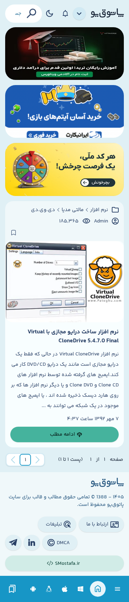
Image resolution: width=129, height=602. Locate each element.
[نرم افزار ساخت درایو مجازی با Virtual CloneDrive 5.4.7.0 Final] (64, 281)
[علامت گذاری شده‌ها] (12, 589)
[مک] (65, 589)
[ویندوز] (80, 589)
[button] (25, 460)
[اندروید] (33, 589)
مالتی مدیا (73, 210)
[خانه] (98, 589)
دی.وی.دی (43, 210)
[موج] (64, 53)
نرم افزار (99, 210)
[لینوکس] (49, 589)
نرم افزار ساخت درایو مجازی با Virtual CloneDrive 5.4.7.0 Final (73, 336)
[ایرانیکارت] (64, 111)
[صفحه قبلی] (37, 460)
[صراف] (64, 169)
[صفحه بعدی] (13, 460)
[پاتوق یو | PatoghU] (107, 13)
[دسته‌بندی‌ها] (79, 13)
